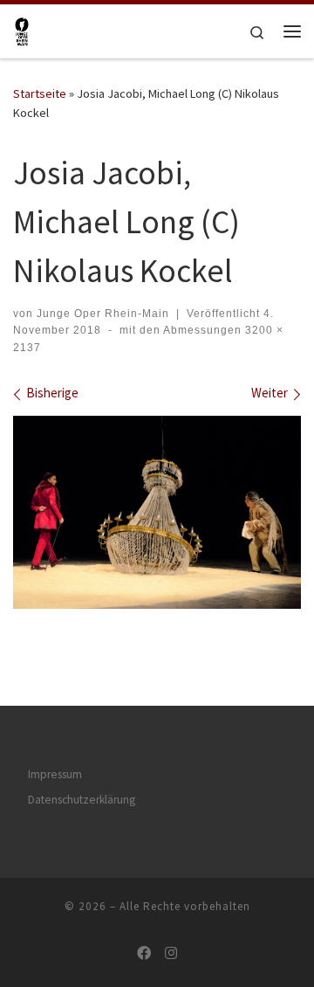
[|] (22, 29)
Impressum (55, 774)
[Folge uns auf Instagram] (171, 953)
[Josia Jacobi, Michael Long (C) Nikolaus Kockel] (157, 512)
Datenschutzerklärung (81, 799)
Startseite (39, 93)
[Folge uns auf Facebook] (144, 953)
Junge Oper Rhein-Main (103, 313)
